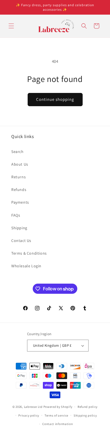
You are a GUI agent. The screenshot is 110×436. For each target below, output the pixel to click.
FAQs (15, 215)
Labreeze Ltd (33, 407)
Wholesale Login (26, 265)
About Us (19, 164)
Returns (18, 176)
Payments (20, 202)
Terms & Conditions (29, 253)
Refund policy (88, 407)
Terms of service (56, 415)
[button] (11, 26)
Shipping (19, 227)
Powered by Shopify (57, 407)
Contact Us (21, 240)
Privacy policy (28, 415)
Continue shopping (55, 99)
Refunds (18, 189)
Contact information (57, 424)
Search (17, 151)
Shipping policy (85, 415)
